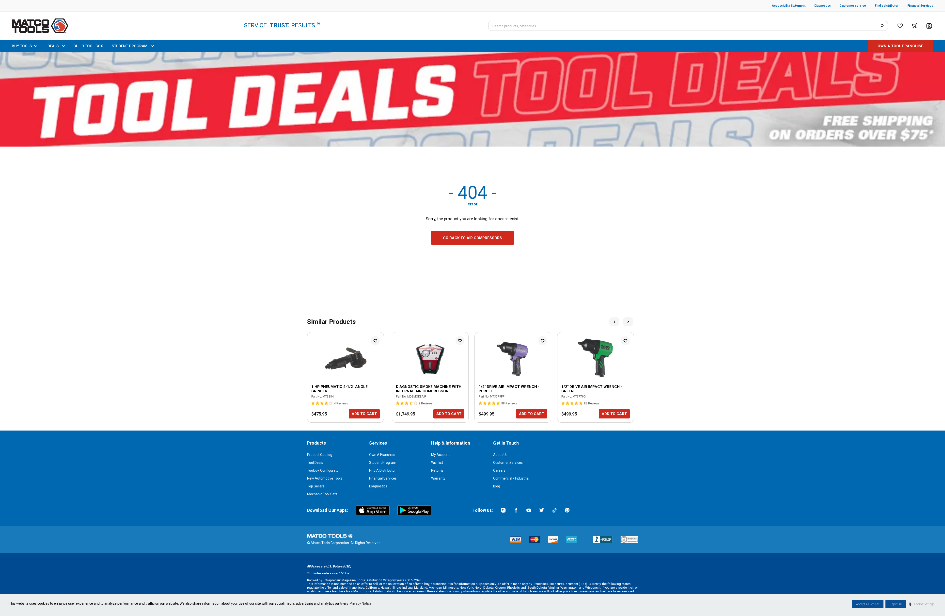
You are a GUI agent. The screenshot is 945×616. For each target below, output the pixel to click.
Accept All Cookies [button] (867, 604)
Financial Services (383, 478)
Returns (437, 470)
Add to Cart (364, 414)
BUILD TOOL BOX (88, 46)
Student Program (382, 463)
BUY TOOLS (22, 46)
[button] (921, 604)
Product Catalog (319, 455)
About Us (500, 455)
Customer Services (508, 463)
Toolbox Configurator (323, 470)
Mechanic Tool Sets (322, 494)
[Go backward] (614, 321)
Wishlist (437, 463)
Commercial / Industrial (511, 478)
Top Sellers (315, 486)
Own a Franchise (382, 455)
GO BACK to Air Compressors (472, 238)
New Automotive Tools (324, 478)
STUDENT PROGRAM (129, 46)
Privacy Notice (361, 603)
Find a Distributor (382, 470)
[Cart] (915, 26)
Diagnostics (378, 486)
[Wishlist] (900, 26)
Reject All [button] (896, 604)
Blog (496, 486)
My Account (440, 455)
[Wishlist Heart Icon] (375, 340)
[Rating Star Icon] (313, 403)
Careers (499, 470)
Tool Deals (315, 463)
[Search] (882, 26)
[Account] (929, 26)
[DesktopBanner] (472, 99)
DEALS (53, 46)
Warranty (438, 478)
